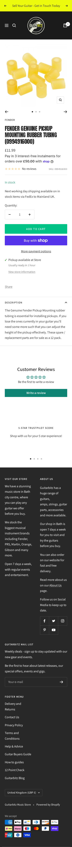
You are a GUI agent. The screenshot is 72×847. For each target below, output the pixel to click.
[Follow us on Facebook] (44, 620)
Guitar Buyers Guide (18, 754)
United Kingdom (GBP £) (21, 792)
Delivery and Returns (13, 706)
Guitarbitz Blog (15, 778)
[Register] (61, 682)
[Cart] (65, 25)
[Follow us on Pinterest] (44, 629)
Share (8, 287)
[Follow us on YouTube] (53, 629)
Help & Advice (14, 746)
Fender (10, 120)
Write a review (36, 393)
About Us (55, 585)
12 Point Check (14, 770)
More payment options (36, 251)
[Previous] (6, 111)
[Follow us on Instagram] (62, 620)
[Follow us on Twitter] (53, 620)
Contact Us (12, 717)
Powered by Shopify (48, 804)
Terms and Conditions (12, 735)
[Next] (65, 111)
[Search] (14, 25)
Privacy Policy (14, 725)
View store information (21, 272)
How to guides (14, 762)
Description (13, 302)
